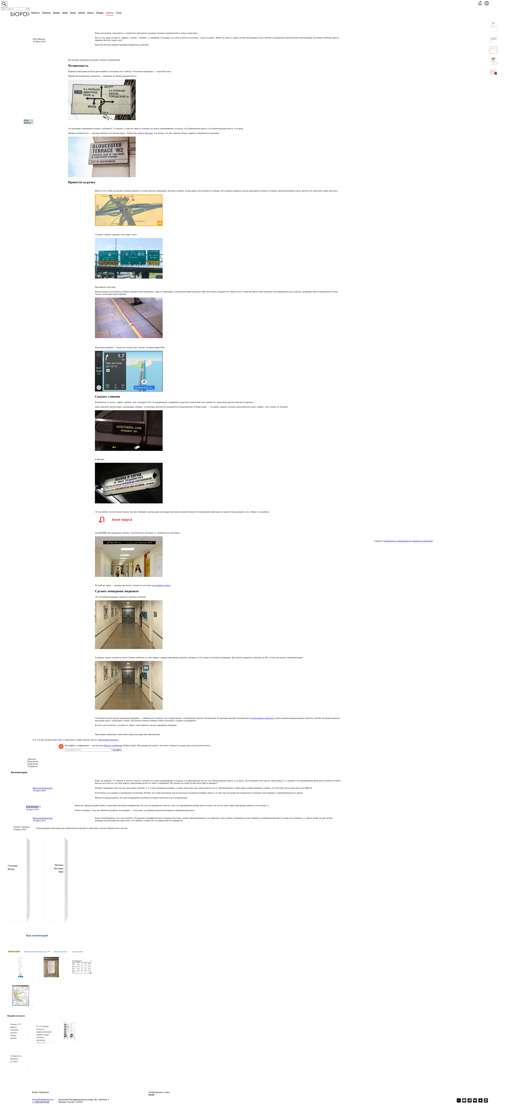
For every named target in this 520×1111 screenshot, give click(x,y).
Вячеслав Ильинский (42, 788)
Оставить (117, 750)
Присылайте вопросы (108, 740)
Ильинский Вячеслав (42, 818)
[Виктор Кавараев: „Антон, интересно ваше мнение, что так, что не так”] (493, 39)
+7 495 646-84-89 (40, 1102)
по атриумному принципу (262, 718)
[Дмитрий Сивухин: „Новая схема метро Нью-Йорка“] (20, 995)
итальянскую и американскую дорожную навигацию (408, 541)
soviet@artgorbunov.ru (43, 1099)
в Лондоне (148, 133)
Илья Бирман (32, 807)
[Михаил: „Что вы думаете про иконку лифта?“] (20, 967)
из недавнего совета (161, 585)
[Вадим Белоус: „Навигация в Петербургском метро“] (51, 967)
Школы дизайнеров (113, 745)
